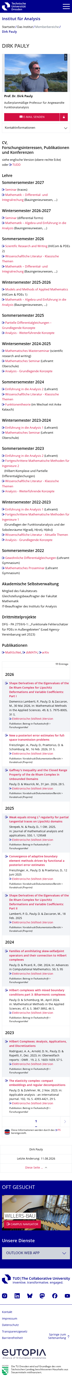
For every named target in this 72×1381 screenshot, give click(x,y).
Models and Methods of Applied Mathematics (36, 289)
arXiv (45, 652)
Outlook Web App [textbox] (23, 1253)
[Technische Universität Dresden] (14, 6)
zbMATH (31, 652)
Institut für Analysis (21, 19)
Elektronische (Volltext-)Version (32, 719)
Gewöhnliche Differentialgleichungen (30, 558)
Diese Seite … (34, 1168)
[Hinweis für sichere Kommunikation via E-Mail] (64, 117)
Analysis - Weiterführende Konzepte (29, 333)
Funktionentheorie (18, 404)
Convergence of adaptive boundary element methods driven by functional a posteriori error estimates (36, 861)
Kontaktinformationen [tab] (20, 127)
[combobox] (36, 1253)
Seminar (11, 190)
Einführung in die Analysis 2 (24, 389)
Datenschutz (10, 1325)
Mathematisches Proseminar (25, 568)
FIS (59, 1130)
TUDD (16, 165)
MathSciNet (13, 652)
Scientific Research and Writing (26, 246)
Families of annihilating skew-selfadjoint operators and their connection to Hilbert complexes (38, 955)
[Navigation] (66, 6)
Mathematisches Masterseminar (27, 351)
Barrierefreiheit (12, 1338)
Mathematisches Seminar (22, 361)
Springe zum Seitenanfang (57, 1337)
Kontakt (7, 1312)
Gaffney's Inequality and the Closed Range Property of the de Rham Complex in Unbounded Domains (38, 774)
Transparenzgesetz (14, 1332)
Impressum (9, 1319)
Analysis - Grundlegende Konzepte (28, 371)
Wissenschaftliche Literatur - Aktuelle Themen (36, 535)
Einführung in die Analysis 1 (24, 427)
